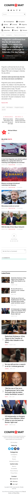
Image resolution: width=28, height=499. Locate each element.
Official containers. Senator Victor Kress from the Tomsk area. (20, 120)
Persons (14, 459)
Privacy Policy (14, 473)
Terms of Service (14, 470)
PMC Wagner (10, 107)
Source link (4, 102)
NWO (3, 107)
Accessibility (14, 468)
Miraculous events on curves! (10, 206)
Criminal (14, 456)
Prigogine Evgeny (19, 107)
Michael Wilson (10, 55)
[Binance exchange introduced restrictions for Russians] (14, 174)
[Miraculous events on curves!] (14, 197)
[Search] (24, 14)
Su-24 (3, 109)
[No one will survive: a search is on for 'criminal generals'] (5, 291)
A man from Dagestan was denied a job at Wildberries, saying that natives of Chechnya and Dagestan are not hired (14, 160)
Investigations (14, 454)
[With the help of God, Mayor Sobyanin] (14, 218)
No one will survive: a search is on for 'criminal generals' (17, 290)
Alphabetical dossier (14, 461)
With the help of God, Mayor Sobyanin (12, 227)
